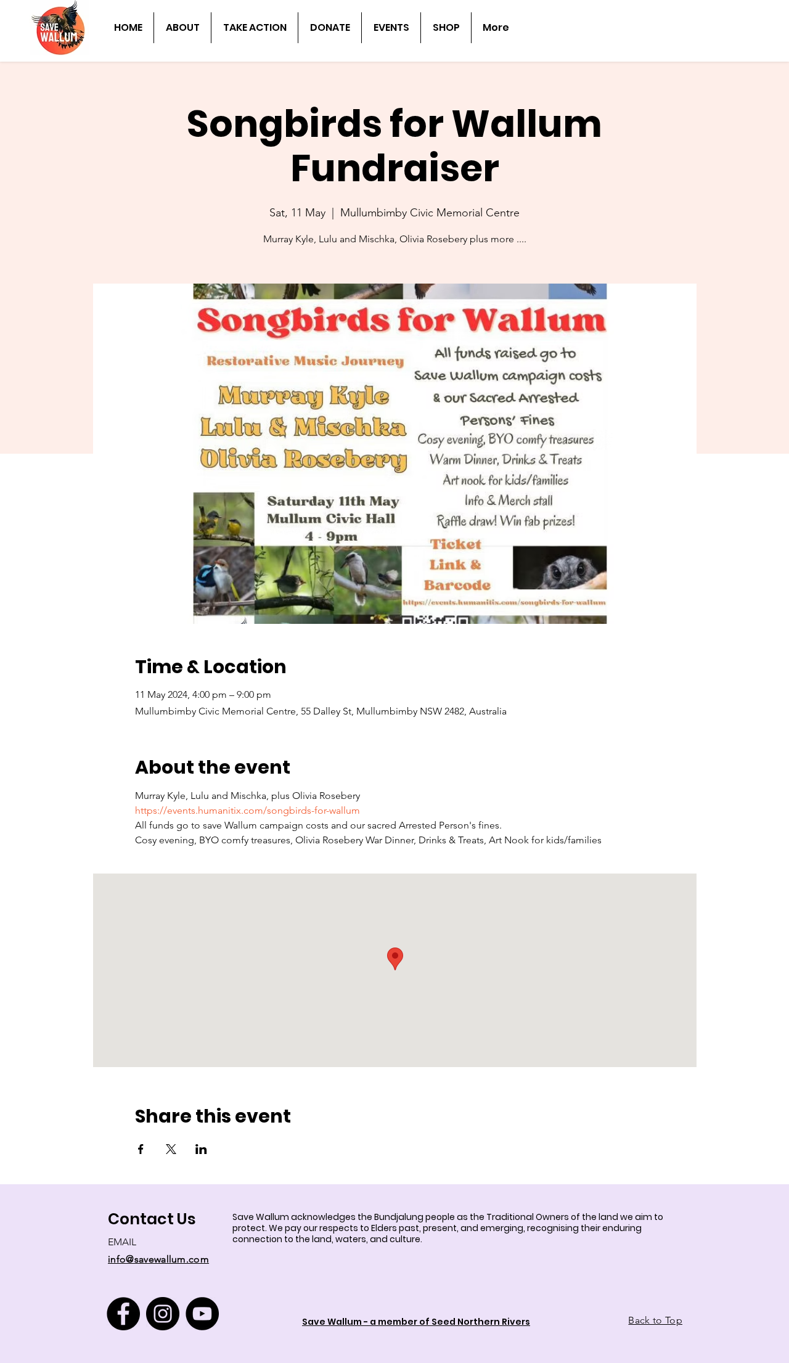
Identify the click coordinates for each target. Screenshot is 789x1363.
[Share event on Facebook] (141, 1149)
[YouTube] (202, 1313)
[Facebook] (123, 1313)
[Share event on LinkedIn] (201, 1149)
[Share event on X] (171, 1149)
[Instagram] (162, 1313)
